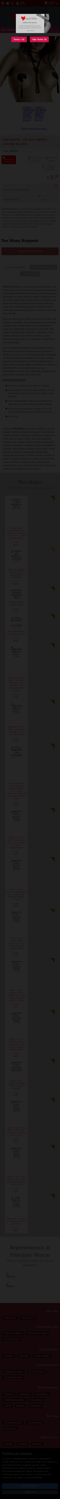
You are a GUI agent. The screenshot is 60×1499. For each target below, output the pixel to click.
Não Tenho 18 (39, 39)
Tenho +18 (19, 39)
